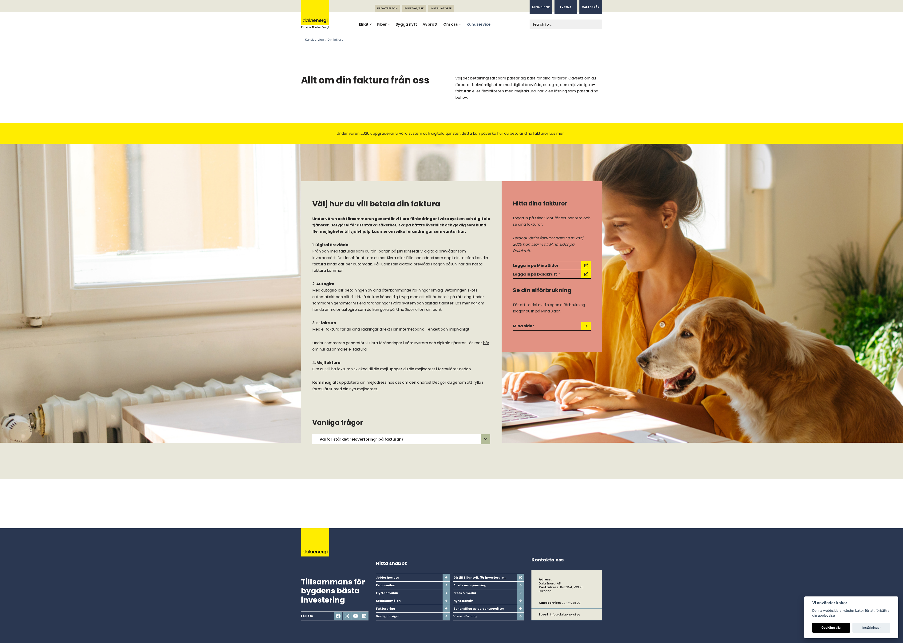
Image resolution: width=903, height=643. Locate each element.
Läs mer (556, 133)
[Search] (596, 24)
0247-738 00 (571, 602)
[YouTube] (355, 616)
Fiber (382, 24)
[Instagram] (347, 616)
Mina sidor (541, 7)
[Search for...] (560, 24)
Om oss (450, 24)
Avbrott (430, 24)
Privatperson (387, 8)
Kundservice (479, 24)
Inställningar (871, 627)
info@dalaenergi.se (565, 614)
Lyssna (565, 7)
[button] (371, 24)
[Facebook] (338, 616)
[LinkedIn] (364, 616)
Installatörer (441, 8)
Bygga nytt (406, 24)
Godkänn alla (831, 627)
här (461, 231)
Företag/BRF (414, 8)
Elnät (363, 24)
